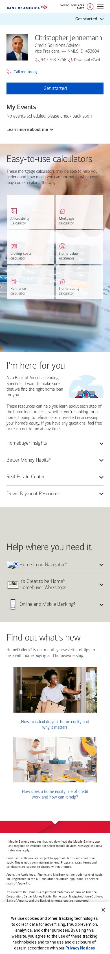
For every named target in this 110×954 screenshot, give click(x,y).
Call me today (26, 72)
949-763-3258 (53, 60)
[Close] (103, 910)
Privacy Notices (80, 948)
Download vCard (87, 60)
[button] (55, 19)
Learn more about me (27, 129)
